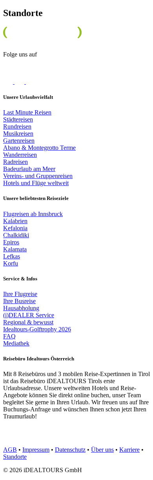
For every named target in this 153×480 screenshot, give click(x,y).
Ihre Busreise (19, 301)
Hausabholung (21, 308)
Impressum (35, 449)
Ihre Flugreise (20, 294)
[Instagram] (20, 81)
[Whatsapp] (36, 81)
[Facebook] (9, 81)
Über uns (102, 449)
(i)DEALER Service (28, 315)
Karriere (129, 449)
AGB (10, 449)
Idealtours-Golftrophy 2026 (37, 329)
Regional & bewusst (28, 322)
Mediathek (16, 343)
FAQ (9, 336)
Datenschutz (70, 449)
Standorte (15, 456)
